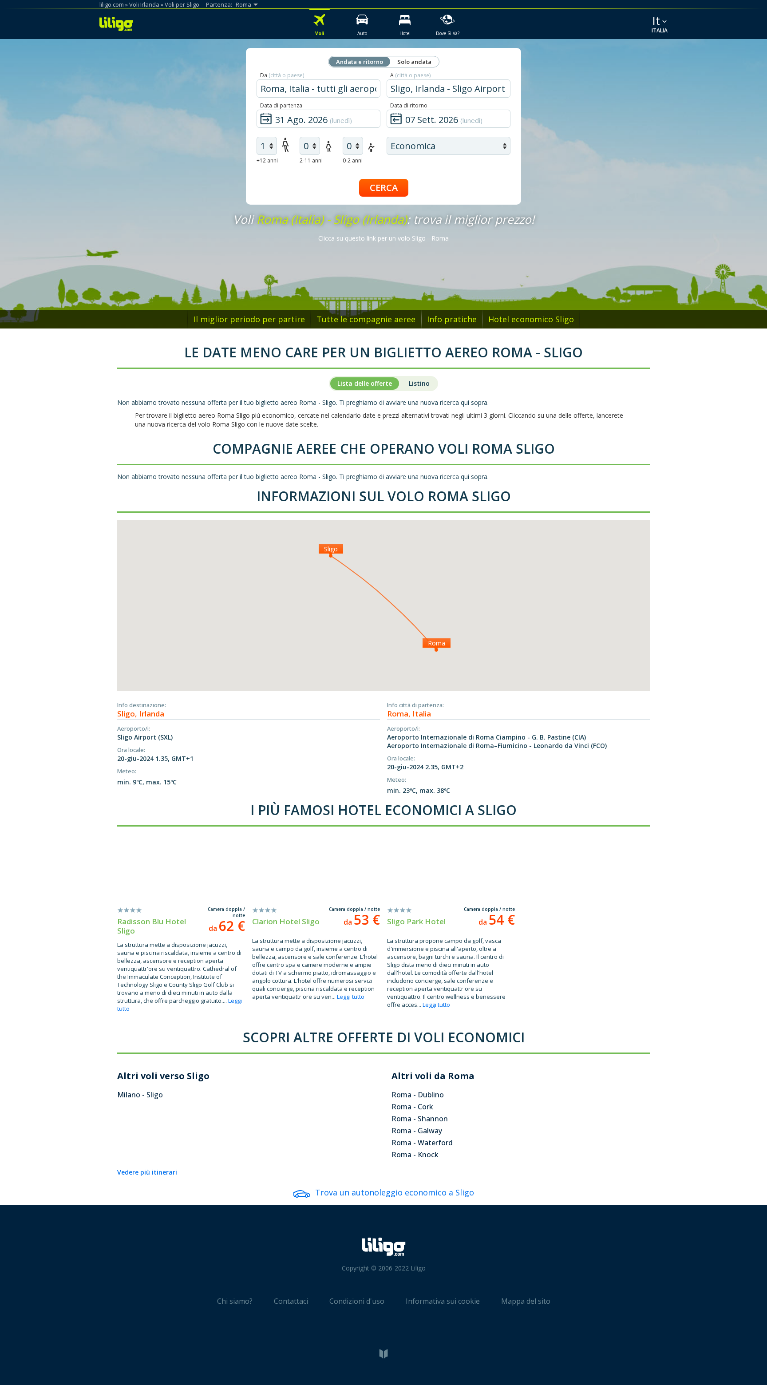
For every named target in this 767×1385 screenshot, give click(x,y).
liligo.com (111, 4)
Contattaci (291, 1301)
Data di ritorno (408, 105)
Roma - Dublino (417, 1095)
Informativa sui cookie (443, 1301)
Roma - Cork (412, 1107)
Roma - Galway (416, 1131)
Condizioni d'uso (356, 1301)
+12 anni (267, 160)
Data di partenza (281, 105)
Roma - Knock (415, 1154)
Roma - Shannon (419, 1119)
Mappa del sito (525, 1301)
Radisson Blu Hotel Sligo (151, 926)
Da (282, 75)
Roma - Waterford (422, 1143)
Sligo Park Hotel (416, 921)
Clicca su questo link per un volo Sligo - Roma (383, 238)
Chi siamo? (235, 1301)
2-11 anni (311, 160)
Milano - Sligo (140, 1095)
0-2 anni (353, 160)
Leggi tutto (350, 997)
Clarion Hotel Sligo (286, 921)
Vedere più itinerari (147, 1172)
